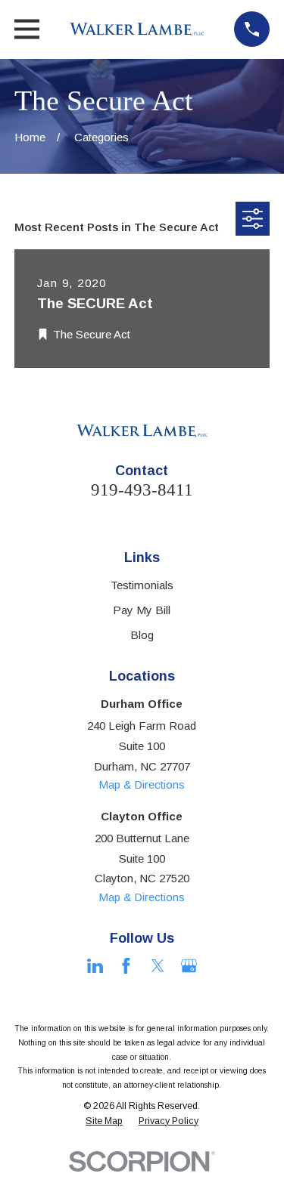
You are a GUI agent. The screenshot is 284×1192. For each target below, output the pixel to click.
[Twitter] (158, 966)
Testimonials (142, 585)
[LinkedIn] (95, 966)
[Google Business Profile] (189, 966)
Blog (142, 634)
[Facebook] (126, 966)
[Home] (137, 29)
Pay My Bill (141, 610)
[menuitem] (104, 1122)
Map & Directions (141, 784)
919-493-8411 (142, 489)
